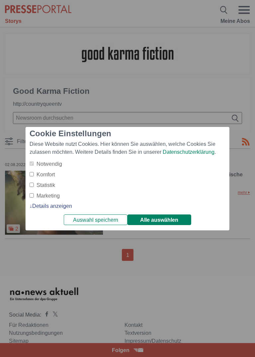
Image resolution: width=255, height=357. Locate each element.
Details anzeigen (52, 206)
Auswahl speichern (95, 220)
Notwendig (49, 164)
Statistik (46, 185)
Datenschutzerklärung (188, 152)
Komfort (46, 174)
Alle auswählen (159, 220)
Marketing (48, 196)
